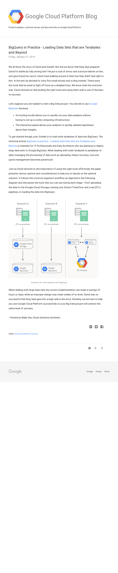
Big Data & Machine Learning (26, 334)
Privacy (99, 371)
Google (90, 371)
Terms (106, 371)
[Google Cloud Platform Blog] (61, 23)
